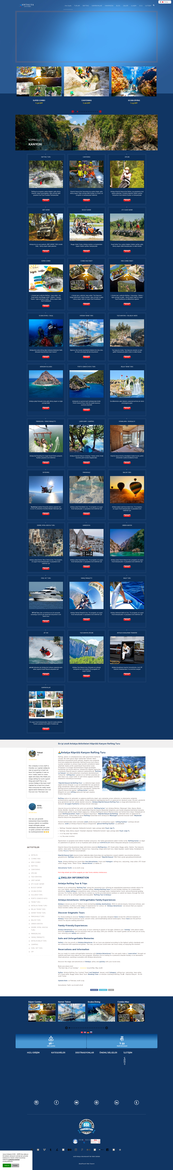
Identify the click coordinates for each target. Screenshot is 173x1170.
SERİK (77, 1088)
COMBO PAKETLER (32, 1060)
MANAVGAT (78, 1086)
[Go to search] (154, 5)
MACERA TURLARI (32, 1075)
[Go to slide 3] (79, 111)
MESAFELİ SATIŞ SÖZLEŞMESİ (108, 1065)
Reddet (15, 1165)
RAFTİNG (54, 1058)
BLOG (28, 1065)
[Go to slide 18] (100, 1027)
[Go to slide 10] (91, 111)
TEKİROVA (78, 1073)
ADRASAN (78, 1070)
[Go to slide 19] (101, 1027)
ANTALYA (78, 1058)
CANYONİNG (55, 1060)
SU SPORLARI (31, 1080)
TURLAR (29, 1058)
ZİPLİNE (53, 1063)
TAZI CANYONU (56, 1065)
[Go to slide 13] (97, 111)
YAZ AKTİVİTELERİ (32, 1088)
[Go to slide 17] (98, 1027)
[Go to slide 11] (93, 111)
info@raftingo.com (132, 1062)
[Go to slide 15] (94, 1027)
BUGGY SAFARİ (55, 1073)
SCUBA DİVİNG (55, 1075)
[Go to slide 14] (92, 1027)
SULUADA (54, 1078)
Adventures (88, 942)
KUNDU (77, 1060)
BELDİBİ (77, 1078)
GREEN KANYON (56, 1083)
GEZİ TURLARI (31, 1073)
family (83, 907)
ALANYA (77, 1065)
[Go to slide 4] (81, 111)
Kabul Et (7, 1165)
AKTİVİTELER (31, 1078)
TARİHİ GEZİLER (31, 1083)
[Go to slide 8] (88, 111)
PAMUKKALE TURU (57, 1088)
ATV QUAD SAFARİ (56, 1070)
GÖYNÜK (78, 1075)
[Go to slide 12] (95, 111)
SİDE (76, 1091)
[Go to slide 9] (90, 111)
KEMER (77, 1068)
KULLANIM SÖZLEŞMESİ (106, 1063)
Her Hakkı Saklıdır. (94, 1156)
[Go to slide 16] (96, 1027)
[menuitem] (68, 6)
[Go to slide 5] (82, 111)
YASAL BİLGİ (103, 1060)
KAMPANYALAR (105, 842)
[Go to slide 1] (75, 111)
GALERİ (29, 1068)
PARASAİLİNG (55, 1086)
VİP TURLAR (55, 1091)
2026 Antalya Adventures (80, 1156)
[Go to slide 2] (77, 111)
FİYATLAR (30, 1091)
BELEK (77, 1080)
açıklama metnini (14, 1159)
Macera (66, 850)
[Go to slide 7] (86, 111)
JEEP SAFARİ (55, 1068)
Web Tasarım (90, 1163)
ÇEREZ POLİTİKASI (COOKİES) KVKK (110, 1058)
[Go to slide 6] (84, 111)
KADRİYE (78, 1063)
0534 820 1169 (131, 1058)
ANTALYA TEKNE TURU (58, 1080)
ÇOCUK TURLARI (32, 1086)
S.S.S (28, 1070)
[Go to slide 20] (103, 1027)
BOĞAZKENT (79, 1083)
